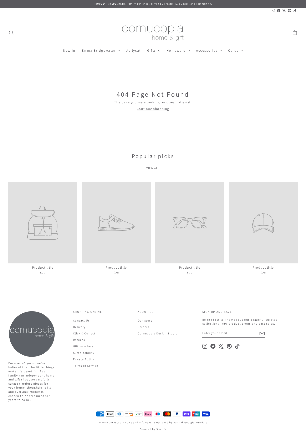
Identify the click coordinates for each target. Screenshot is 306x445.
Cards (234, 50)
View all (152, 168)
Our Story (145, 320)
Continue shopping (153, 109)
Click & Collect (84, 333)
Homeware (177, 50)
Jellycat (133, 50)
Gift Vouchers (83, 346)
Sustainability (83, 353)
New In (69, 50)
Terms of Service (85, 366)
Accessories (207, 50)
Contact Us (81, 320)
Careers (143, 327)
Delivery (79, 327)
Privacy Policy (83, 359)
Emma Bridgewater (99, 50)
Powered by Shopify (153, 429)
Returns (79, 340)
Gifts (152, 50)
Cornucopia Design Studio (158, 333)
